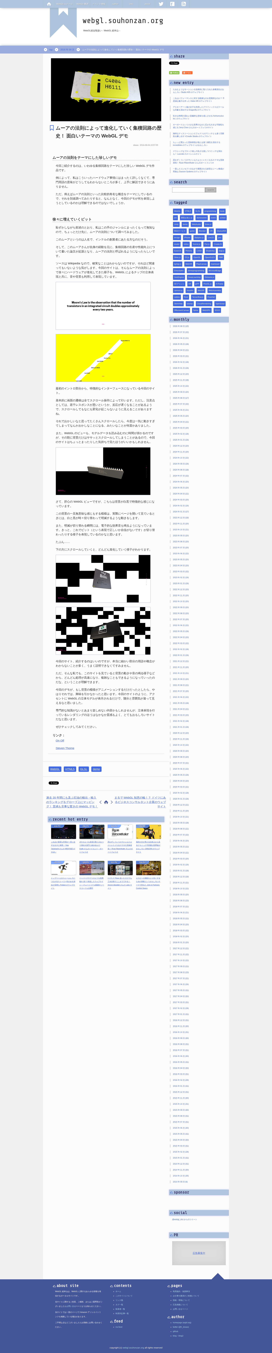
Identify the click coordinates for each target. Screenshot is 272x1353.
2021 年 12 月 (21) (181, 661)
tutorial (190, 304)
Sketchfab (178, 304)
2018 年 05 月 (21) (181, 918)
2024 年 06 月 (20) (181, 482)
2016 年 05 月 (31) (181, 1062)
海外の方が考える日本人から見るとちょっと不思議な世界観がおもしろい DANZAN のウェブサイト (148, 847)
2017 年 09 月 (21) (181, 966)
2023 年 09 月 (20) (181, 536)
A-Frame (219, 284)
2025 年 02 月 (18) (181, 434)
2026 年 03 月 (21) (181, 356)
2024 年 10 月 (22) (181, 458)
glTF (197, 284)
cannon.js (178, 290)
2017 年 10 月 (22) (181, 960)
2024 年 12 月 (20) (181, 446)
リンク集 (119, 1300)
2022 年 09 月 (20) (181, 607)
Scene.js (196, 244)
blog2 (180, 1336)
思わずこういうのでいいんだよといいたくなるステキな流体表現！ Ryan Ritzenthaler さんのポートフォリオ (120, 847)
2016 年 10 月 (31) (181, 1032)
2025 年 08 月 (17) (181, 398)
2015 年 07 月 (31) (181, 1122)
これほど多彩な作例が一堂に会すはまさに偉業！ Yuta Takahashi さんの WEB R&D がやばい (63, 847)
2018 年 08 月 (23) (181, 901)
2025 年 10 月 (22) (181, 386)
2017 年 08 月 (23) (181, 972)
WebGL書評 (82, 4)
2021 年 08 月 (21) (181, 685)
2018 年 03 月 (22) (181, 930)
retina (186, 244)
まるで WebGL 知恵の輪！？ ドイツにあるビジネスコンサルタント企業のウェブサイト (140, 802)
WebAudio (196, 224)
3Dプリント (179, 284)
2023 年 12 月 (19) (181, 518)
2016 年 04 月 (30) (181, 1068)
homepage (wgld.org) (182, 1323)
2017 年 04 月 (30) (181, 996)
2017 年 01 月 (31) (181, 1014)
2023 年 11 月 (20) (181, 524)
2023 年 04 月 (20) (181, 565)
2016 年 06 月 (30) (181, 1056)
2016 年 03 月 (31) (181, 1074)
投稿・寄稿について (181, 1300)
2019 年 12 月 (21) (181, 805)
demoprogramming (196, 271)
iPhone (187, 237)
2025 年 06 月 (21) (181, 410)
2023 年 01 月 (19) (181, 583)
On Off (60, 740)
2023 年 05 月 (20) (181, 559)
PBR (221, 257)
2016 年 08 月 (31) (181, 1044)
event (213, 218)
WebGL (55, 769)
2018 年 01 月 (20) (181, 942)
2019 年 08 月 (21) (181, 829)
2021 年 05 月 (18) (181, 703)
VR (211, 231)
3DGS (217, 310)
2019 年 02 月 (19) (181, 865)
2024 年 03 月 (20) (181, 500)
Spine (195, 310)
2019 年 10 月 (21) (181, 817)
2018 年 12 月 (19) (181, 877)
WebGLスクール (64, 4)
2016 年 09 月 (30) (181, 1038)
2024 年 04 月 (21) (181, 494)
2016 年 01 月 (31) (181, 1086)
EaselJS (177, 251)
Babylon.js (199, 237)
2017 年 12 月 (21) (181, 948)
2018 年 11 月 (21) (181, 883)
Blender (202, 231)
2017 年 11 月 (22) (181, 954)
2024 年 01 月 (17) (181, 512)
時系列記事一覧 (122, 1313)
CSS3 (199, 251)
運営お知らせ (186, 218)
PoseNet (211, 297)
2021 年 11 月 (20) (181, 667)
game (192, 231)
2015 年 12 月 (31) (181, 1092)
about (147, 4)
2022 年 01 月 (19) (181, 655)
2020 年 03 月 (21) (181, 787)
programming (210, 211)
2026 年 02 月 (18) (181, 362)
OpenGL (197, 257)
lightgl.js (177, 264)
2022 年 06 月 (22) (181, 625)
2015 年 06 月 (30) (181, 1128)
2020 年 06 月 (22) (181, 769)
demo (96, 769)
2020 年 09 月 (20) (181, 751)
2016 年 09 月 (67, 49)
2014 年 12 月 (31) (181, 1164)
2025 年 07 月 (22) (181, 404)
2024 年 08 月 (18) (181, 470)
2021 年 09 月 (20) (181, 679)
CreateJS (218, 244)
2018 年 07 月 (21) (181, 907)
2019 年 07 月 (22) (181, 835)
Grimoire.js (209, 277)
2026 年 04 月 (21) (181, 350)
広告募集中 (199, 1253)
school (223, 218)
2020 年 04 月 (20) (181, 781)
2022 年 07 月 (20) (181, 619)
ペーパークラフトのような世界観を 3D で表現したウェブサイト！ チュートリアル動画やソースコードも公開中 (91, 883)
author (115, 4)
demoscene (202, 218)
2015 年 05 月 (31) (181, 1134)
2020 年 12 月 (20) (181, 733)
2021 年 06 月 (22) (181, 697)
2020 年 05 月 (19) (181, 775)
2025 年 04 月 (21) (181, 422)
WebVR (188, 264)
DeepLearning (194, 277)
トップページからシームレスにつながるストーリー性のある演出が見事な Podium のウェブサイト (63, 883)
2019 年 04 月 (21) (181, 853)
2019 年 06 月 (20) (181, 841)
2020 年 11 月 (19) (181, 739)
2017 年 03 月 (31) (181, 1002)
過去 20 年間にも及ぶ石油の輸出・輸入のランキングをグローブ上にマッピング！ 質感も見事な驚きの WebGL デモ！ (72, 802)
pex (219, 237)
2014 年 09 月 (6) (180, 1182)
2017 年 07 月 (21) (181, 978)
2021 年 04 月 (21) (181, 709)
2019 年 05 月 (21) (181, 847)
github (175, 1331)
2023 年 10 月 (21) (181, 530)
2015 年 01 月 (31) (181, 1158)
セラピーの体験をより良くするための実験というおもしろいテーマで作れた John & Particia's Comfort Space (148, 883)
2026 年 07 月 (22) (181, 332)
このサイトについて (124, 1296)
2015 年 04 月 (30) (181, 1140)
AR (189, 284)
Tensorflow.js (197, 297)
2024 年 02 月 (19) (181, 506)
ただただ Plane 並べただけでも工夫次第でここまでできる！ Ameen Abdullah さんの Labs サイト (120, 883)
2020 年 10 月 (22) (181, 745)
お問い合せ (71, 1306)
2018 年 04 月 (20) (181, 924)
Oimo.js (177, 257)
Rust (186, 297)
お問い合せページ (180, 1309)
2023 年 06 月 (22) (181, 554)
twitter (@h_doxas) (181, 1327)
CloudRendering (204, 304)
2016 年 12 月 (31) (181, 1020)
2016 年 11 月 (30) (181, 1026)
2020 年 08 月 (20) (181, 757)
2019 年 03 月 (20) (181, 859)
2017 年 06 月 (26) (181, 984)
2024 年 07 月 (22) (181, 476)
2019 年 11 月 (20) (181, 811)
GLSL (83, 769)
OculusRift (221, 231)
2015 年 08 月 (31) (181, 1116)
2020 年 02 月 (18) (181, 793)
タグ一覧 (119, 1305)
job (175, 218)
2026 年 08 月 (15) (181, 326)
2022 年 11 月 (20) (181, 595)
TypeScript (219, 304)
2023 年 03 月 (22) (181, 571)
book (222, 211)
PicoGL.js (207, 284)
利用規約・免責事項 (181, 1291)
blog (175, 1336)
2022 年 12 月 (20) (181, 589)
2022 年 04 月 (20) (181, 637)
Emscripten (179, 271)
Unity (176, 224)
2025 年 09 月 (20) (181, 392)
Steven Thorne (65, 748)
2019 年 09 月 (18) (181, 823)
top (51, 49)
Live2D (211, 237)
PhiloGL (188, 251)
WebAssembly (215, 290)
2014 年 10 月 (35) (181, 1176)
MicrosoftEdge (215, 271)
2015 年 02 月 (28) (181, 1152)
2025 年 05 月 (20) (181, 416)
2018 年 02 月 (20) (181, 936)
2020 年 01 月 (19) (181, 799)
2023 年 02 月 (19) (181, 577)
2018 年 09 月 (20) (181, 895)
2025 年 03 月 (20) (181, 428)
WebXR (201, 290)
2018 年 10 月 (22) (181, 889)
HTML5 (70, 769)
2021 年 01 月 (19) (181, 727)
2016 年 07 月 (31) (181, 1050)
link (131, 4)
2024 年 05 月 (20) (181, 488)
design (177, 237)
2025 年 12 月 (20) (181, 374)
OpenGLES (210, 257)
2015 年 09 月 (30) (181, 1110)
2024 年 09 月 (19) (181, 464)
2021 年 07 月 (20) (181, 691)
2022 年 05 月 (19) (181, 631)
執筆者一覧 (120, 1309)
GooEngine (179, 277)
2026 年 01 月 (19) (181, 368)
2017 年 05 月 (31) (181, 990)
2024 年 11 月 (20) (181, 452)
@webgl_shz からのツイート (184, 1219)
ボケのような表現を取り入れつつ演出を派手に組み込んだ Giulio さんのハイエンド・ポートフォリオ (91, 847)
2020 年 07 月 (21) (181, 763)
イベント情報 (98, 4)
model (176, 244)
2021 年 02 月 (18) (181, 721)
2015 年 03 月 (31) (181, 1146)
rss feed (119, 1327)
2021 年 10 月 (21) (181, 673)
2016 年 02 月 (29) (181, 1080)
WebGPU (206, 310)
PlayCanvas (201, 264)
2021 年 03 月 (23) (181, 715)
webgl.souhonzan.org (133, 1347)
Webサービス (180, 231)
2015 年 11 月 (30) (181, 1098)
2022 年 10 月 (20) (181, 601)
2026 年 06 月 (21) (181, 338)
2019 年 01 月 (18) (181, 871)
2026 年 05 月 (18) (181, 344)
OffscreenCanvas (181, 310)
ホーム (118, 1291)
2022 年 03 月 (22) (181, 643)
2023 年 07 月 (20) (181, 548)
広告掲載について (180, 1305)
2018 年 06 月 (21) (181, 912)
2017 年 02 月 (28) (181, 1008)
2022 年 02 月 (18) (181, 649)
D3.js (187, 257)
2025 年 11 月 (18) (181, 380)
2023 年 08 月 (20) (181, 542)
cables (177, 297)
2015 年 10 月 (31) (181, 1104)
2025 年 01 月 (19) (181, 440)
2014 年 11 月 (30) (181, 1170)
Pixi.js (207, 244)
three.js (208, 224)
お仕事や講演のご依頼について (186, 1296)
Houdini (190, 290)
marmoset (215, 264)
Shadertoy (210, 251)
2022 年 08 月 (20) (181, 613)
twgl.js (221, 251)
